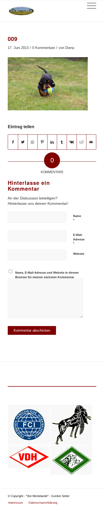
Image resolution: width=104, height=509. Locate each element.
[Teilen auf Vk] (72, 142)
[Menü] (89, 5)
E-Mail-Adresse (79, 239)
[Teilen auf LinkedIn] (52, 142)
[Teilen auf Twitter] (23, 142)
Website (78, 253)
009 (12, 39)
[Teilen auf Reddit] (81, 142)
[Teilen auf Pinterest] (42, 142)
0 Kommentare (43, 48)
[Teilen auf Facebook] (13, 142)
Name (77, 218)
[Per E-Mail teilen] (91, 142)
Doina (69, 48)
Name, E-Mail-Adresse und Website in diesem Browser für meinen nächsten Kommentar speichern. (47, 277)
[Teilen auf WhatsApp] (32, 142)
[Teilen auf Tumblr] (62, 142)
